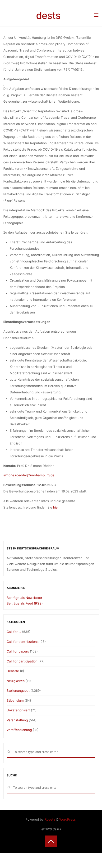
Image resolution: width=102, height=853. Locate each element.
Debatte (13, 671)
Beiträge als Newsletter (24, 598)
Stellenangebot (18, 690)
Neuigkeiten (16, 681)
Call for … (14, 632)
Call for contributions (22, 642)
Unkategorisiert (18, 710)
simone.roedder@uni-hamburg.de (28, 475)
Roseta (49, 819)
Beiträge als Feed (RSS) (25, 603)
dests (48, 15)
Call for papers (18, 651)
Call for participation (22, 661)
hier (56, 507)
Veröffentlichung (19, 730)
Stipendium (15, 700)
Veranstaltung (17, 720)
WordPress (67, 819)
